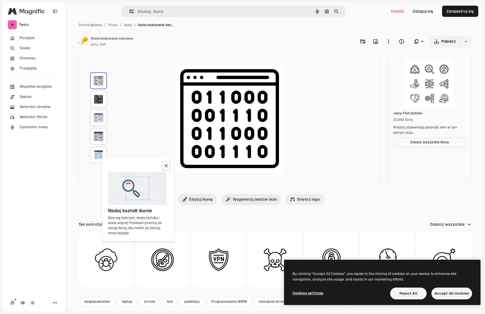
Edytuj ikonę (200, 199)
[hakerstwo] (162, 259)
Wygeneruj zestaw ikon (255, 199)
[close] (166, 166)
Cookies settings (307, 293)
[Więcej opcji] (388, 41)
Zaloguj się (423, 11)
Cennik (397, 11)
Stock (113, 25)
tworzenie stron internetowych (283, 301)
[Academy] (22, 302)
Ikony (128, 25)
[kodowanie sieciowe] (98, 80)
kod (170, 301)
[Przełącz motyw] (32, 302)
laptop (127, 301)
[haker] (275, 259)
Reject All (408, 293)
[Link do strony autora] (84, 42)
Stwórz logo (308, 199)
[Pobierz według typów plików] (419, 41)
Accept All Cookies (451, 293)
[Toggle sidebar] (55, 11)
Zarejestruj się (460, 11)
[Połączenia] (12, 302)
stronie (149, 301)
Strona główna (90, 25)
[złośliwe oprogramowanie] (106, 259)
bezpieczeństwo (97, 301)
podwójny (192, 301)
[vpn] (218, 259)
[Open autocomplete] (129, 11)
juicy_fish (98, 44)
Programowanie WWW (229, 301)
